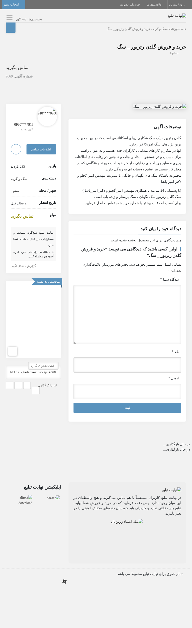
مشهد (174, 53)
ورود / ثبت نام (177, 4)
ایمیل (173, 378)
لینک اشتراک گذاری (42, 366)
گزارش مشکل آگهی (24, 266)
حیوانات (174, 29)
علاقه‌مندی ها (155, 4)
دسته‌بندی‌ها (35, 19)
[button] (127, 127)
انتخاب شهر (12, 4)
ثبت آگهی (21, 19)
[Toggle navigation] (8, 17)
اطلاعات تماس (41, 149)
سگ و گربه (160, 29)
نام (175, 352)
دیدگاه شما (169, 279)
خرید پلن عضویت (130, 4)
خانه (183, 29)
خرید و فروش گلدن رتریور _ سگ (151, 46)
